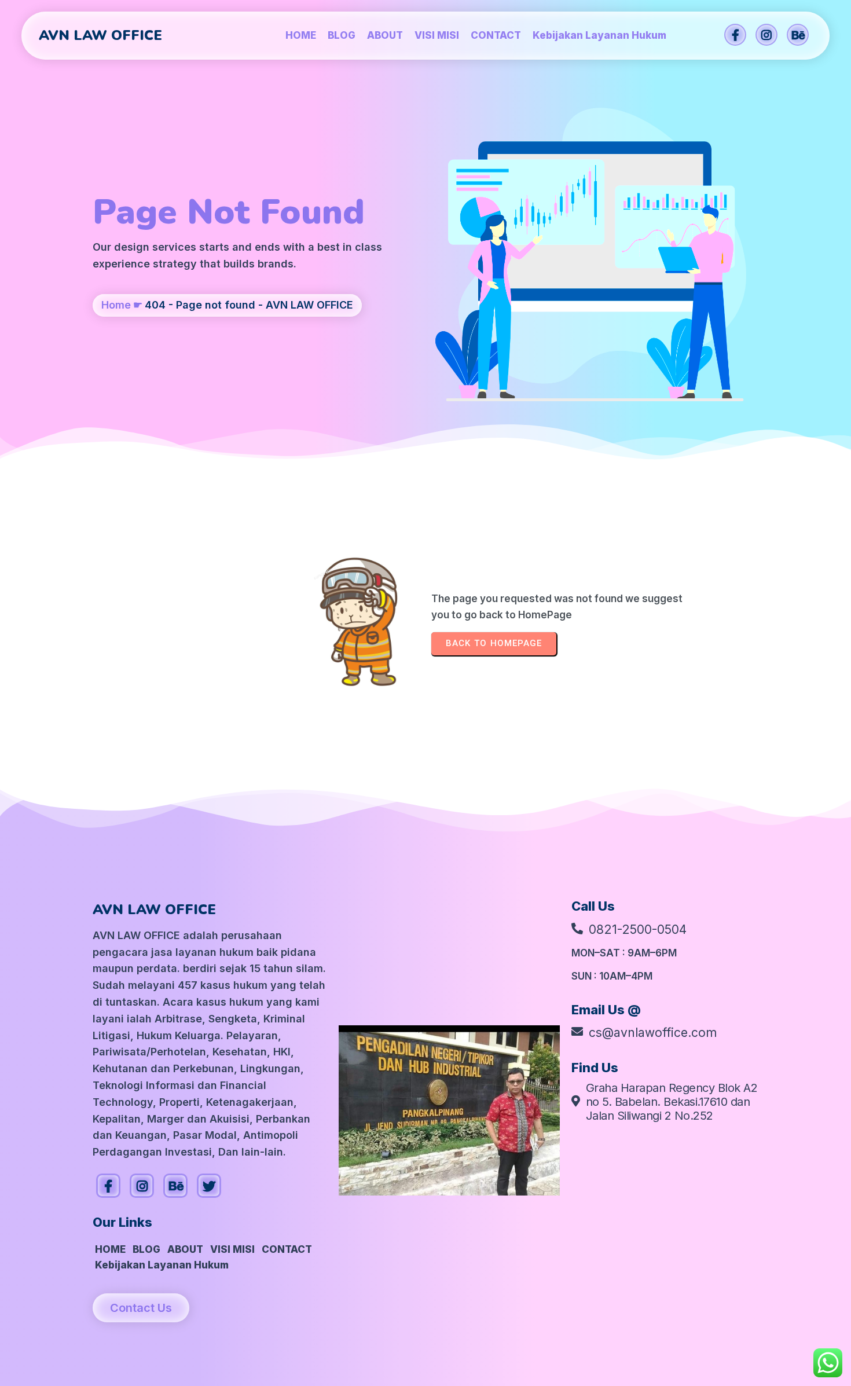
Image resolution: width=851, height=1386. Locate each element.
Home (116, 305)
